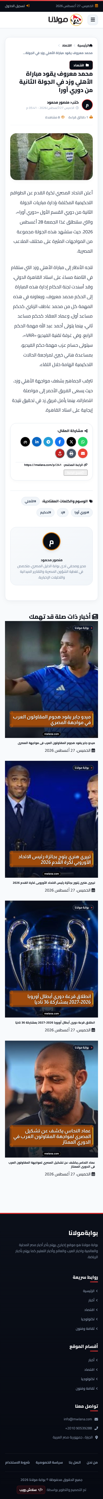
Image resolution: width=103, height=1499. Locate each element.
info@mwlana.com (78, 1419)
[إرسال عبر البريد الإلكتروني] (83, 453)
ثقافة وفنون (85, 1329)
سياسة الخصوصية (49, 1462)
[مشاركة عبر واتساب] (83, 442)
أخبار (91, 1300)
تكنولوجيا (87, 1319)
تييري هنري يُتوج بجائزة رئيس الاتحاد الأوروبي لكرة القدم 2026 (54, 883)
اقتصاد (67, 45)
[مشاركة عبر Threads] (25, 442)
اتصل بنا (75, 1462)
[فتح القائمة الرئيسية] (93, 20)
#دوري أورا (81, 512)
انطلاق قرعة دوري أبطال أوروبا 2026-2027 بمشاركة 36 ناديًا (55, 1022)
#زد (63, 512)
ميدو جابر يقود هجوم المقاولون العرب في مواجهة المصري (56, 743)
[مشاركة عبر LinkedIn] (37, 442)
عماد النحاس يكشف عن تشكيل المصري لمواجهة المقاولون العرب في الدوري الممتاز (51, 1164)
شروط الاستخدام (17, 1462)
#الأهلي (30, 501)
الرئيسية (83, 45)
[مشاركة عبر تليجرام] (48, 442)
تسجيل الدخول (15, 6)
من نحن (92, 1462)
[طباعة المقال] (71, 453)
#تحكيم (45, 512)
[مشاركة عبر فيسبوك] (59, 442)
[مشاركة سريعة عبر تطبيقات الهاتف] (59, 453)
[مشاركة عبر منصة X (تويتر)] (71, 442)
